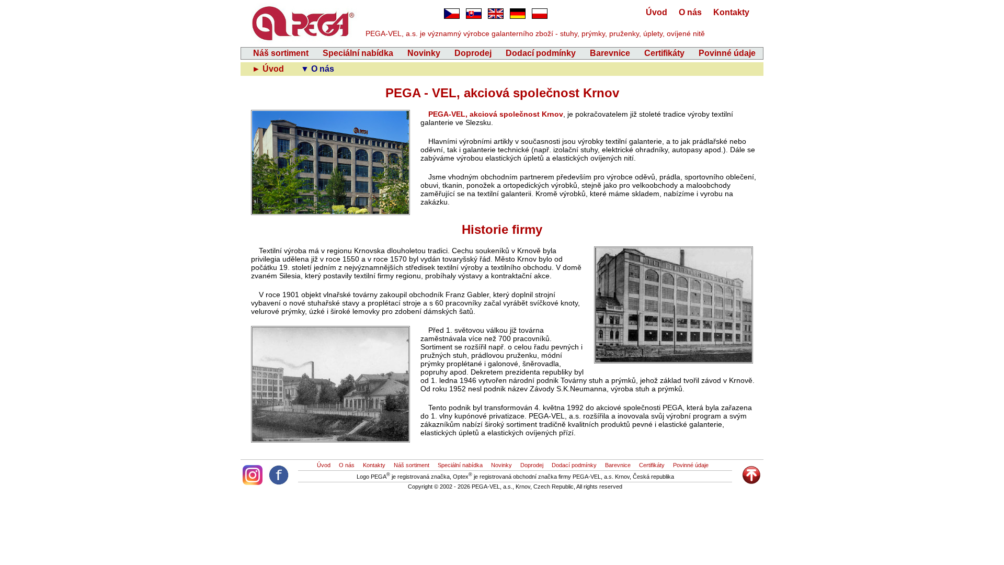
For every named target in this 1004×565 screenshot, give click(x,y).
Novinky (423, 53)
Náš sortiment (281, 53)
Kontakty (731, 12)
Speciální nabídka (358, 53)
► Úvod (269, 68)
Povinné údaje (727, 53)
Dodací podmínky (541, 53)
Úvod (656, 12)
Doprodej (473, 53)
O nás (690, 12)
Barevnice (610, 53)
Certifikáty (664, 53)
